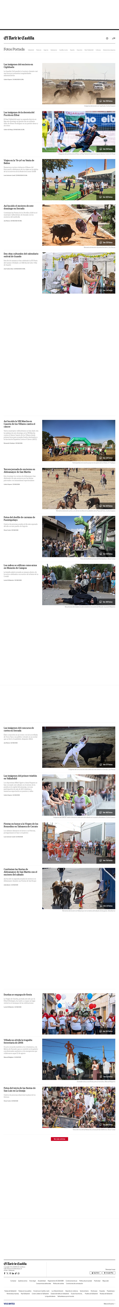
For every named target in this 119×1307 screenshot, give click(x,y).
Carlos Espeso (8, 79)
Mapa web (105, 1281)
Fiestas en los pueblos (24, 1291)
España (72, 50)
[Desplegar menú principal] (113, 38)
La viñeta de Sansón (57, 1291)
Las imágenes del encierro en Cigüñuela (18, 66)
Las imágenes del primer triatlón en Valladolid (20, 777)
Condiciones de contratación (74, 1283)
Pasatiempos (111, 1291)
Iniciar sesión (107, 38)
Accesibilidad (42, 1281)
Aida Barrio (7, 885)
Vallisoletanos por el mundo (66, 1296)
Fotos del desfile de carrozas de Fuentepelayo (19, 518)
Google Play (109, 1273)
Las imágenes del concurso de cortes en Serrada (19, 729)
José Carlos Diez (8, 269)
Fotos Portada (14, 49)
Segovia (46, 50)
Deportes (79, 50)
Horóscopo (94, 1291)
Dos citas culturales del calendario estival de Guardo (21, 255)
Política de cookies (58, 1283)
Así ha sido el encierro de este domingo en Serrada (18, 207)
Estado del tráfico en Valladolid (60, 1294)
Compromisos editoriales (43, 1283)
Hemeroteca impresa (109, 50)
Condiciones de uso (71, 1281)
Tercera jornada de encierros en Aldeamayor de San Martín (19, 470)
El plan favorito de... (77, 1294)
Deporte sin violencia (71, 1291)
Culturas (98, 50)
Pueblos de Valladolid (91, 1294)
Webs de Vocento (109, 1304)
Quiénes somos (22, 1281)
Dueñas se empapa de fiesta (18, 994)
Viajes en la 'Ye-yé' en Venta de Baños (19, 162)
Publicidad (97, 1281)
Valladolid (31, 50)
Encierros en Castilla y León (41, 1291)
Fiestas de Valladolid (10, 1291)
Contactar (13, 1281)
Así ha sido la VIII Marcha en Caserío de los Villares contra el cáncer (19, 424)
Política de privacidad (85, 1281)
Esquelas (102, 1291)
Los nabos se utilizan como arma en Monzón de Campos (20, 566)
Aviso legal (32, 1281)
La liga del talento (50, 1296)
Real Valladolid (89, 50)
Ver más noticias (59, 1139)
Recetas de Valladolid (106, 1294)
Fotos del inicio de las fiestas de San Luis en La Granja (20, 1089)
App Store (96, 1273)
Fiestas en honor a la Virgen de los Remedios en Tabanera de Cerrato (21, 825)
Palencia (38, 50)
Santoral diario (84, 1291)
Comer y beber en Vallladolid (40, 1294)
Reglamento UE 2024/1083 (56, 1281)
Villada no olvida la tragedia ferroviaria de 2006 (18, 1041)
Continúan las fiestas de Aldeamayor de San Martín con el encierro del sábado (20, 872)
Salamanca (54, 50)
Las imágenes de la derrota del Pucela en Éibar (19, 114)
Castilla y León (63, 50)
